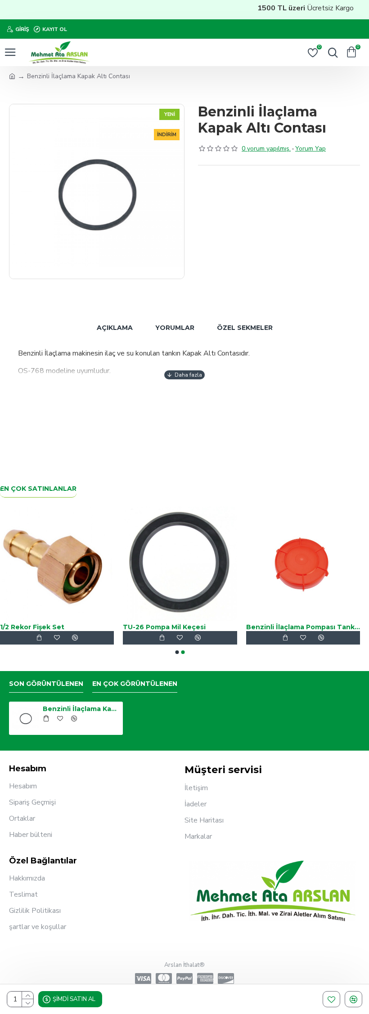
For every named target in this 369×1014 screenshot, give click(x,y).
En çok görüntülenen (134, 684)
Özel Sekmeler (245, 328)
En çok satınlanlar (38, 489)
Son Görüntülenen (46, 684)
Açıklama (115, 328)
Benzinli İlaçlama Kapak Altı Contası (81, 709)
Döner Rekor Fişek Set (211, 627)
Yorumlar (174, 328)
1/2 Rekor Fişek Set (328, 627)
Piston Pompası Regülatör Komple (107, 627)
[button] (177, 652)
